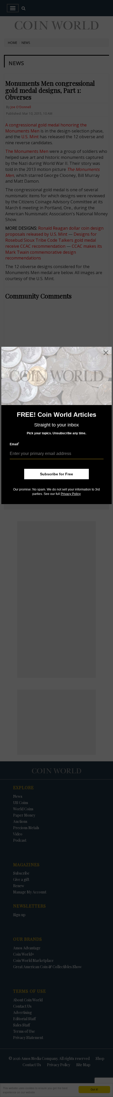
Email (14, 444)
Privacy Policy (71, 494)
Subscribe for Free (56, 474)
